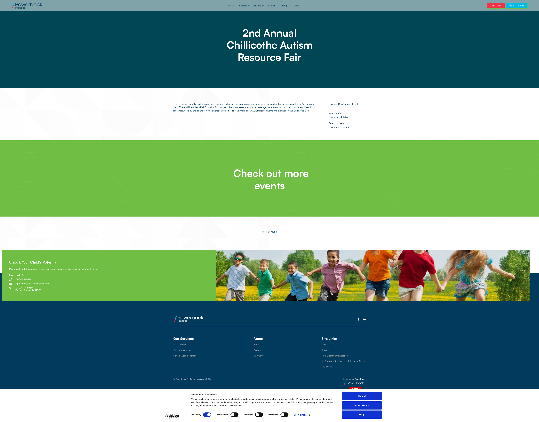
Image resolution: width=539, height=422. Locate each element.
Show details (300, 415)
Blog (284, 5)
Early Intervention (182, 350)
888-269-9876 (24, 279)
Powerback (360, 379)
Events (295, 5)
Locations (272, 5)
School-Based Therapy (184, 355)
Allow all (362, 396)
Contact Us (259, 355)
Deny (361, 414)
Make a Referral (516, 5)
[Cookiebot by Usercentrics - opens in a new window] (172, 416)
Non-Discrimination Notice (335, 355)
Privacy (325, 350)
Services (257, 5)
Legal (324, 344)
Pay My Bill (327, 366)
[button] (243, 6)
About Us (257, 344)
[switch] (234, 414)
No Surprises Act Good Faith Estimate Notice (344, 361)
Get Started (496, 5)
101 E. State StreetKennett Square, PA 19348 (28, 289)
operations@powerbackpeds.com (32, 283)
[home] (27, 5)
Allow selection (361, 405)
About (231, 5)
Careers (243, 5)
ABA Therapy (179, 344)
